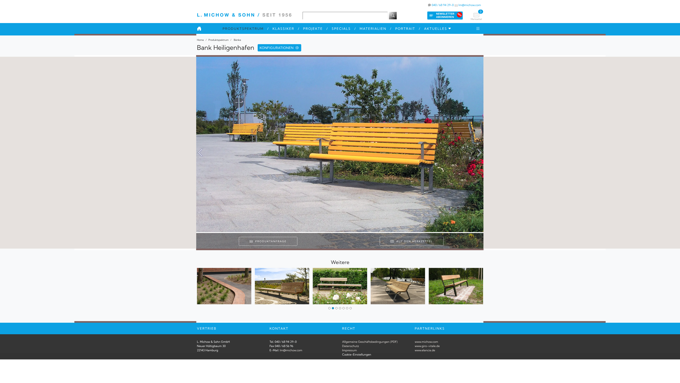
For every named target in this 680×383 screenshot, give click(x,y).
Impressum (349, 350)
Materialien (373, 29)
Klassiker (283, 29)
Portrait (405, 29)
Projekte (313, 29)
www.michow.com (426, 341)
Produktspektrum (243, 29)
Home (200, 39)
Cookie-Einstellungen (356, 354)
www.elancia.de (425, 350)
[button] (479, 153)
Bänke (237, 39)
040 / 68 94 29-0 (443, 5)
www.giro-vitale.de (427, 346)
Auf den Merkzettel (413, 241)
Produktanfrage (270, 241)
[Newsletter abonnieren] (441, 16)
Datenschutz (350, 346)
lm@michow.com (469, 5)
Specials (341, 29)
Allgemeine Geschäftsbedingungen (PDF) (370, 341)
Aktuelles (435, 29)
